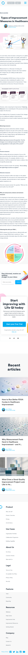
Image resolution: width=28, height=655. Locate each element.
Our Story (8, 552)
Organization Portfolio (11, 533)
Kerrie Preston (13, 27)
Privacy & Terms (5, 651)
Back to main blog (4, 13)
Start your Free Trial (14, 324)
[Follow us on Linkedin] (17, 652)
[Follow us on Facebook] (10, 652)
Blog (7, 637)
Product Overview (10, 515)
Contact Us (8, 641)
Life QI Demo (9, 523)
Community (9, 597)
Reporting (8, 601)
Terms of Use (9, 570)
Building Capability (10, 541)
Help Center (9, 615)
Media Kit (8, 645)
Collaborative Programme (12, 537)
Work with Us (9, 559)
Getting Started (10, 627)
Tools (7, 593)
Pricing (7, 519)
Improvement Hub (10, 619)
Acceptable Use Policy (11, 574)
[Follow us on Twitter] (14, 652)
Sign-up (14, 331)
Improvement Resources (12, 623)
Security (8, 581)
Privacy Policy (9, 577)
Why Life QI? (9, 511)
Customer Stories (10, 555)
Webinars (8, 612)
